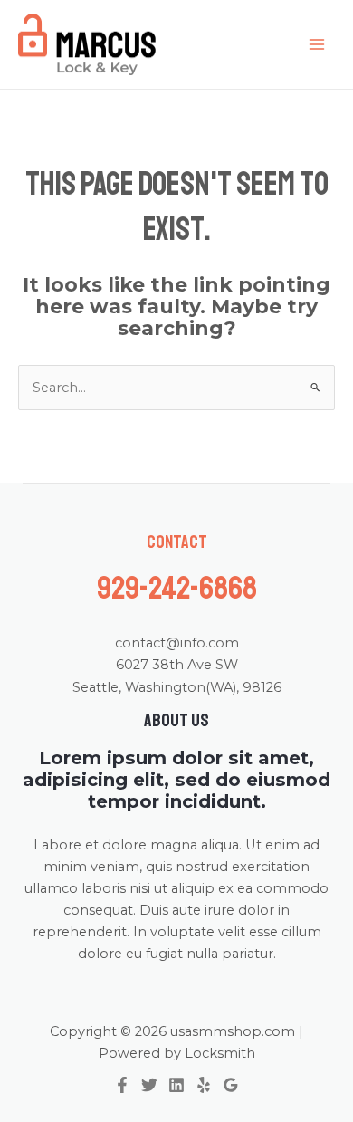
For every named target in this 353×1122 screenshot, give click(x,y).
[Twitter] (149, 1085)
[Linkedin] (176, 1085)
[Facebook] (122, 1085)
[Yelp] (204, 1085)
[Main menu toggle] (317, 44)
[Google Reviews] (231, 1085)
